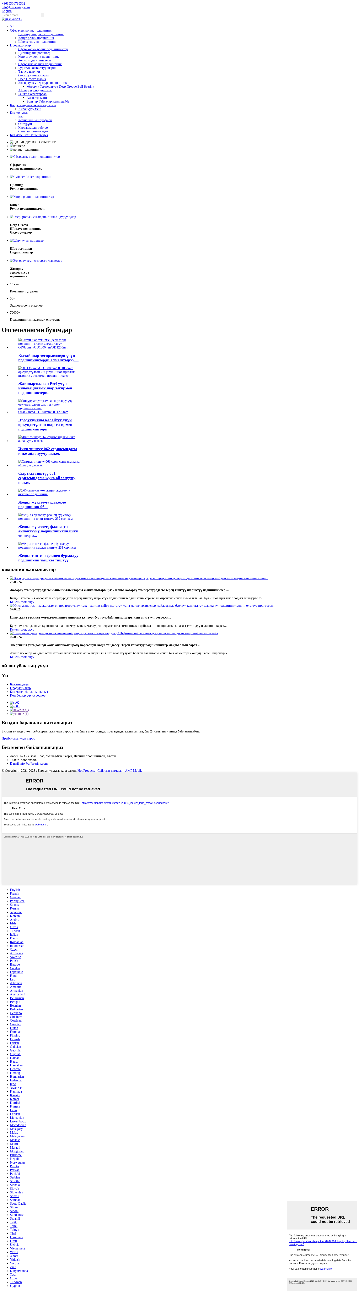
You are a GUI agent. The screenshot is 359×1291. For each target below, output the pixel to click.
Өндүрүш (25, 124)
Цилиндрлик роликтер (34, 53)
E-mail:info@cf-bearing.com (29, 763)
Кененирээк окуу (22, 602)
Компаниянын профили (35, 120)
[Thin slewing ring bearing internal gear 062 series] (50, 441)
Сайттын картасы (109, 770)
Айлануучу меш (29, 109)
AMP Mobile (133, 770)
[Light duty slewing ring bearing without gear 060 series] (50, 494)
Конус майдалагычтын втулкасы (33, 105)
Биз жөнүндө (19, 112)
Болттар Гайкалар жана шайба (48, 101)
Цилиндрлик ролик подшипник (41, 34)
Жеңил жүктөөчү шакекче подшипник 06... (42, 504)
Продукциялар (20, 45)
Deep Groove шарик (32, 79)
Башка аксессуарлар (32, 94)
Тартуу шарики (29, 71)
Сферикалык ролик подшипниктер (43, 49)
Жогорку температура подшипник (42, 82)
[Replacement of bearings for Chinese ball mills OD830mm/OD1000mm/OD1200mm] (50, 347)
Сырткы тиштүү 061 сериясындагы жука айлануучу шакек (46, 478)
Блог (21, 116)
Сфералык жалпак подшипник (40, 64)
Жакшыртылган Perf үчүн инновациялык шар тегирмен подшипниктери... (45, 388)
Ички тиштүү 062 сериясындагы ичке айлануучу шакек (47, 451)
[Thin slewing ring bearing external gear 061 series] (50, 465)
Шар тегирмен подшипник (37, 41)
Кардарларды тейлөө (33, 127)
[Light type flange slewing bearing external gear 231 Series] (50, 547)
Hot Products (86, 770)
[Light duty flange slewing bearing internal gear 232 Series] (50, 518)
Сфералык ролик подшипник (31, 30)
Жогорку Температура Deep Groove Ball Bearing (60, 86)
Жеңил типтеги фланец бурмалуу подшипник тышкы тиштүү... (48, 557)
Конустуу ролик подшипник (38, 56)
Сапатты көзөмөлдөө (33, 131)
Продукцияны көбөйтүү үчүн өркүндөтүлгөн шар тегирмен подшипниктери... (45, 424)
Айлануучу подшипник (35, 90)
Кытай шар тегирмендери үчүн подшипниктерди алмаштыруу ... (48, 357)
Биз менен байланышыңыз (29, 135)
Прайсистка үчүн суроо (18, 738)
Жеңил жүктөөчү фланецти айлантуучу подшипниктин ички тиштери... (48, 531)
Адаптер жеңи (37, 97)
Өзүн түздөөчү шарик (33, 75)
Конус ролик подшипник (36, 38)
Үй (12, 26)
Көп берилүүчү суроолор (27, 695)
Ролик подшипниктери (34, 60)
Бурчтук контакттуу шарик (37, 68)
